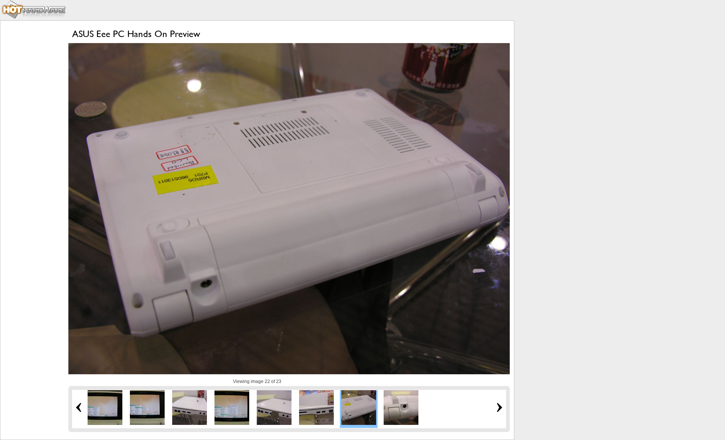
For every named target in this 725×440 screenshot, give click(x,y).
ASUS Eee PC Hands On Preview (136, 33)
